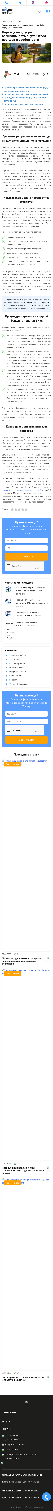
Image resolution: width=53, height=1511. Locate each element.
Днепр (5, 1482)
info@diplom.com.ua (14, 1444)
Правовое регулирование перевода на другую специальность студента (27, 89)
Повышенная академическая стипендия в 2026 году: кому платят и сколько (32, 603)
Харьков (35, 1482)
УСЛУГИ (6, 1422)
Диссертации (14, 659)
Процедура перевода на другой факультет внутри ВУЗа (25, 99)
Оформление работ (17, 672)
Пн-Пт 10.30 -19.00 (13, 1449)
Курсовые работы (17, 663)
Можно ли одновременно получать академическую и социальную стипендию (31, 591)
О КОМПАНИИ (9, 1412)
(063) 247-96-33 (11, 1436)
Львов (18, 1482)
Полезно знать (15, 676)
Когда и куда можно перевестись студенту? (26, 94)
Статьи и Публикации (18, 684)
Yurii (16, 74)
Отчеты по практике (17, 668)
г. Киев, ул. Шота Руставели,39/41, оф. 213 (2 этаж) (21, 1457)
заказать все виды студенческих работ (22, 490)
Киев (11, 1482)
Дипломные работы (17, 655)
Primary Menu (48, 12)
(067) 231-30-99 (11, 1439)
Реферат (13, 680)
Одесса (26, 1482)
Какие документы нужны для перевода (23, 104)
